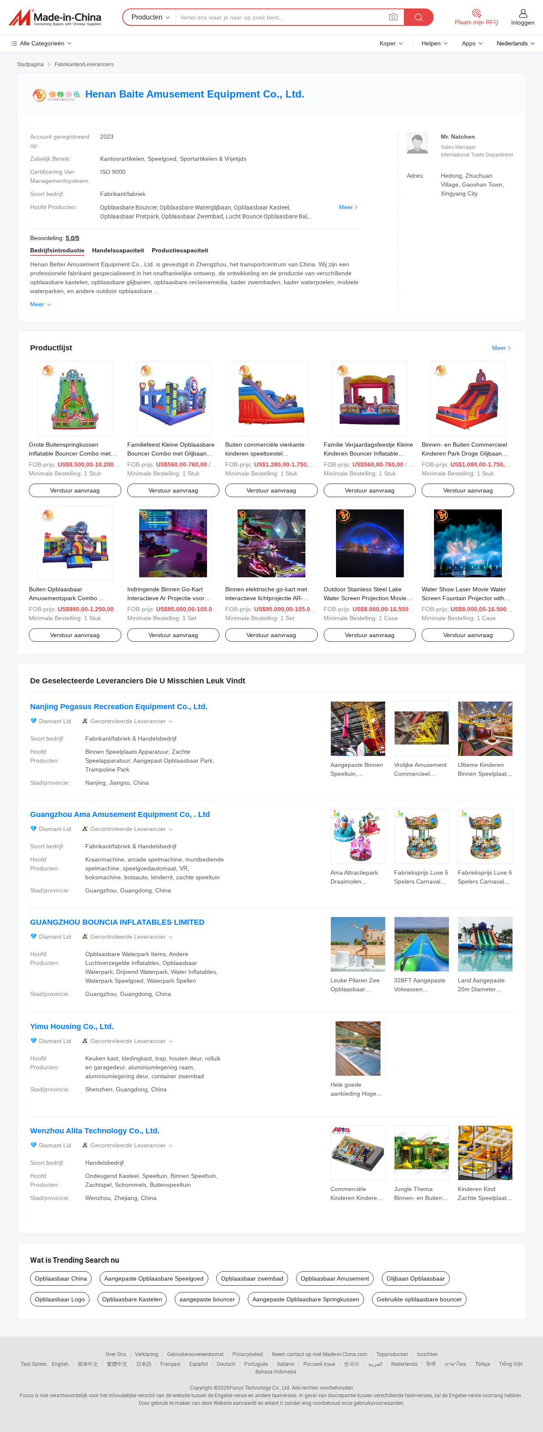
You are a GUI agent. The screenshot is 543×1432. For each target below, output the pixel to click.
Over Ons (116, 1354)
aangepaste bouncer (207, 1299)
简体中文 (88, 1363)
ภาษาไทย (455, 1363)
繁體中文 (117, 1363)
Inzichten (427, 1354)
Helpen (431, 43)
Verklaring (146, 1354)
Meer (346, 207)
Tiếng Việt (511, 1363)
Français (170, 1363)
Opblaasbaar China (61, 1278)
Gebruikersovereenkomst (195, 1354)
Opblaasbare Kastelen (132, 1299)
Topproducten (392, 1354)
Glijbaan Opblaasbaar (415, 1278)
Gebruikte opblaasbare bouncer (419, 1299)
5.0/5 (72, 238)
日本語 (143, 1363)
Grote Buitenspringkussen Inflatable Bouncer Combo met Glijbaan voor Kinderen (70, 453)
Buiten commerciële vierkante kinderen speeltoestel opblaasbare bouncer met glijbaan (271, 453)
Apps (469, 43)
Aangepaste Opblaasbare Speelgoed (154, 1278)
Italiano (285, 1363)
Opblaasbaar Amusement (335, 1278)
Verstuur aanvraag (75, 490)
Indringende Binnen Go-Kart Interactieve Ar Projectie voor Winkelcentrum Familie (165, 598)
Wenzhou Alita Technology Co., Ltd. (95, 1131)
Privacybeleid (247, 1354)
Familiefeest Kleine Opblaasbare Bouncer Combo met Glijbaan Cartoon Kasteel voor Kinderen (171, 453)
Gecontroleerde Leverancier (132, 721)
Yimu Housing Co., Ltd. (72, 1026)
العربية (375, 1363)
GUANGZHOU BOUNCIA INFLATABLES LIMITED (117, 922)
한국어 (351, 1363)
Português (256, 1363)
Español (198, 1363)
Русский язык (319, 1363)
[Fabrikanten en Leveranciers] (54, 17)
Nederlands (404, 1363)
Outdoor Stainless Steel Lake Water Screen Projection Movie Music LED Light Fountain (365, 598)
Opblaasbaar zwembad (252, 1278)
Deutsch (226, 1363)
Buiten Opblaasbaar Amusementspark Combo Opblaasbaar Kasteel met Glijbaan (75, 598)
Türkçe (482, 1363)
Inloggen (523, 22)
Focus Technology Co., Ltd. (260, 1387)
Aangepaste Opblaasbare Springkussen (305, 1299)
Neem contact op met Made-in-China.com (319, 1354)
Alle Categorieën (42, 43)
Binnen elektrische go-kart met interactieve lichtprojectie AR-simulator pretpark (266, 598)
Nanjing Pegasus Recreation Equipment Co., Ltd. (118, 706)
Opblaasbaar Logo (60, 1299)
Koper (388, 43)
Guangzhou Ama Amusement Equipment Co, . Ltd (120, 814)
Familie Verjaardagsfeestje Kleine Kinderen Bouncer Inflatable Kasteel (368, 453)
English (60, 1363)
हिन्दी (431, 1363)
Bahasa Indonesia (276, 1371)
